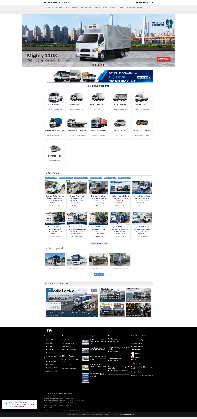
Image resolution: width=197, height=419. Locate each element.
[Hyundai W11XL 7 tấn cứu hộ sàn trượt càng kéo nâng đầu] (77, 218)
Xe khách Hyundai (54, 248)
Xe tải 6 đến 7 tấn (49, 350)
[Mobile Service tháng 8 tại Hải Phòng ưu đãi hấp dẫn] (85, 350)
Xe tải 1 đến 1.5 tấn (49, 340)
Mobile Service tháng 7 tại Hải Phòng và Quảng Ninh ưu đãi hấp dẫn (111, 298)
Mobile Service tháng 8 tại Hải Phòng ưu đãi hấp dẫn (97, 349)
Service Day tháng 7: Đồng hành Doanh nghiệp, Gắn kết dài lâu (137, 299)
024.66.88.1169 (123, 371)
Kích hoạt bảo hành (68, 343)
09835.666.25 (114, 352)
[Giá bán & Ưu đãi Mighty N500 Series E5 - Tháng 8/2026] (120, 187)
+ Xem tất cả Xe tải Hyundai (98, 244)
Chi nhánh (131, 7)
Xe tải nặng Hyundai (124, 178)
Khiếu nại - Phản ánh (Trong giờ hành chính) (142, 376)
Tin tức (49, 289)
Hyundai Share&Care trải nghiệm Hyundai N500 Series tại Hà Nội (98, 374)
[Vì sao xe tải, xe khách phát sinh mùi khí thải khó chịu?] (138, 310)
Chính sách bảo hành (68, 365)
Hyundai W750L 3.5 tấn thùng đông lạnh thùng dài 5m (142, 228)
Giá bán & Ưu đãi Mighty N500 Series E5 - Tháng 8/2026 (120, 197)
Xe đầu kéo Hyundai (110, 178)
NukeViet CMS (90, 414)
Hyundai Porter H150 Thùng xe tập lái (77, 197)
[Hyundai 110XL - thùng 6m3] (98, 40)
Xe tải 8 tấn (47, 353)
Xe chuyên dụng (86, 7)
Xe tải (67, 7)
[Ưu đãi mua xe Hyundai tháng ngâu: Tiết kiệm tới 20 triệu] (85, 342)
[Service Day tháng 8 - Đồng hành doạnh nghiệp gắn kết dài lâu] (85, 359)
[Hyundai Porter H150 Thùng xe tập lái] (77, 187)
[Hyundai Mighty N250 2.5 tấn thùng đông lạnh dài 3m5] (55, 187)
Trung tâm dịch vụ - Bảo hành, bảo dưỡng (141, 368)
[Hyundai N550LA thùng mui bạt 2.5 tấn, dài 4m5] (120, 218)
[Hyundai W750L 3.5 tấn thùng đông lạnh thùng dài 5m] (142, 218)
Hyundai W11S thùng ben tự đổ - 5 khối (55, 228)
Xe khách (75, 7)
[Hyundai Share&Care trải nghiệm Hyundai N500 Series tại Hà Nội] (85, 378)
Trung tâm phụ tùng (137, 372)
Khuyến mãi (65, 340)
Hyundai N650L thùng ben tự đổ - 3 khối (98, 228)
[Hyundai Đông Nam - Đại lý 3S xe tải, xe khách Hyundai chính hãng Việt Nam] (56, 2)
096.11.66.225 (114, 371)
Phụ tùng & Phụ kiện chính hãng (70, 360)
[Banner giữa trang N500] (98, 76)
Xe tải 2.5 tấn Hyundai (65, 178)
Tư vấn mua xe (135, 364)
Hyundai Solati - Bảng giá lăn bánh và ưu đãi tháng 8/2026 (120, 269)
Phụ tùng (113, 7)
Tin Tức (122, 7)
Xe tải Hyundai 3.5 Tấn (81, 178)
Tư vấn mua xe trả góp (69, 350)
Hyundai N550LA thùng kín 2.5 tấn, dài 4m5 (142, 197)
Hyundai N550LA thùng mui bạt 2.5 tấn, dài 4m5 (120, 228)
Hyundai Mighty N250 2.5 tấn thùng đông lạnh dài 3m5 (55, 197)
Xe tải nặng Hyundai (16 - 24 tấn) (52, 357)
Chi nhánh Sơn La (136, 343)
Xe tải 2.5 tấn (48, 343)
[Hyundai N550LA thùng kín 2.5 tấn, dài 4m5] (142, 187)
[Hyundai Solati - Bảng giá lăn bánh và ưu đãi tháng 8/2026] (120, 259)
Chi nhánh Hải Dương (137, 346)
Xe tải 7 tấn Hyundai (96, 178)
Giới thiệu (59, 7)
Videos (139, 7)
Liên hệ (134, 360)
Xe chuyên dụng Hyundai (51, 368)
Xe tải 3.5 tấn (48, 346)
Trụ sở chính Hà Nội (137, 340)
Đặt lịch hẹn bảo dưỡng (69, 368)
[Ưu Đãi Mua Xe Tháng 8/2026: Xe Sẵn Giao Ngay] (85, 367)
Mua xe (97, 7)
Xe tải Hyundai (52, 172)
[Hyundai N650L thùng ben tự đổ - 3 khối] (98, 218)
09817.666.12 (114, 360)
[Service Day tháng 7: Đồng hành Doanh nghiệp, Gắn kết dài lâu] (138, 294)
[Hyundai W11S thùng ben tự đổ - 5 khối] (55, 218)
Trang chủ (49, 7)
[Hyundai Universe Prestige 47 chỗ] (55, 259)
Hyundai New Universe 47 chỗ (77, 269)
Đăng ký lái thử (66, 346)
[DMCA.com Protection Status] (129, 414)
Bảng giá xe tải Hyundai (51, 371)
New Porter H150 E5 (51, 178)
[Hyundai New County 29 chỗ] (98, 259)
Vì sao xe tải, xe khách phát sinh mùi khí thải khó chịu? (137, 315)
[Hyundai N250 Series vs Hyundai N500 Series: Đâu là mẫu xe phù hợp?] (112, 310)
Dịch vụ (105, 7)
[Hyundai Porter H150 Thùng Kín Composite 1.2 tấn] (98, 187)
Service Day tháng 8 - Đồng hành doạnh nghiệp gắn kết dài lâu (98, 358)
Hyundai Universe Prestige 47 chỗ (55, 269)
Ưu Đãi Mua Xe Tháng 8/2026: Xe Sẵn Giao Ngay (98, 365)
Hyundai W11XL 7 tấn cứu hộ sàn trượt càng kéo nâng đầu (77, 228)
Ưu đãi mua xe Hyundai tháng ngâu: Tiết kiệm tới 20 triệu (98, 341)
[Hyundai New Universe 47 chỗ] (77, 259)
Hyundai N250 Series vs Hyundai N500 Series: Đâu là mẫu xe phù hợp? (111, 314)
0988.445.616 (114, 341)
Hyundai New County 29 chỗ (98, 269)
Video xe (64, 353)
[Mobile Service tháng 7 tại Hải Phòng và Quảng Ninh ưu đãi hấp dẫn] (112, 294)
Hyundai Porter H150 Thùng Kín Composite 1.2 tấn (98, 197)
